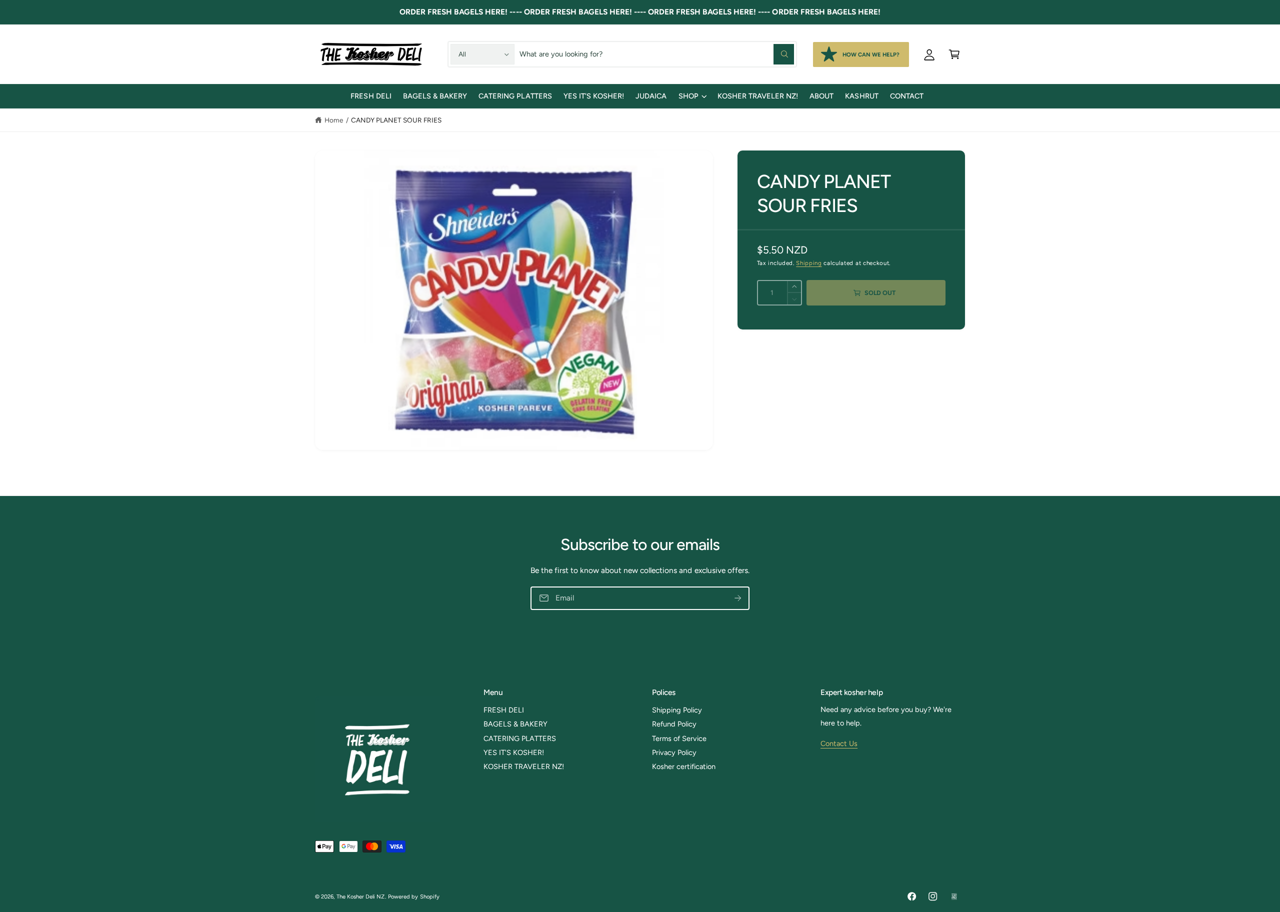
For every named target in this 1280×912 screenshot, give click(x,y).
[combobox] (656, 54)
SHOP (688, 96)
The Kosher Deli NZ (360, 896)
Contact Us (839, 743)
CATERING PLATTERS (520, 738)
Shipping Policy (677, 710)
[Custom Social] (954, 897)
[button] (954, 54)
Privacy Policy (674, 752)
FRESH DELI (504, 710)
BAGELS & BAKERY (516, 724)
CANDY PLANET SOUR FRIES (396, 120)
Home (333, 120)
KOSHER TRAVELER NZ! (524, 766)
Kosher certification (684, 766)
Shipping (809, 263)
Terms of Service (679, 738)
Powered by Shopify (413, 896)
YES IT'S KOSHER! (514, 752)
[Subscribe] (737, 598)
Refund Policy (674, 724)
